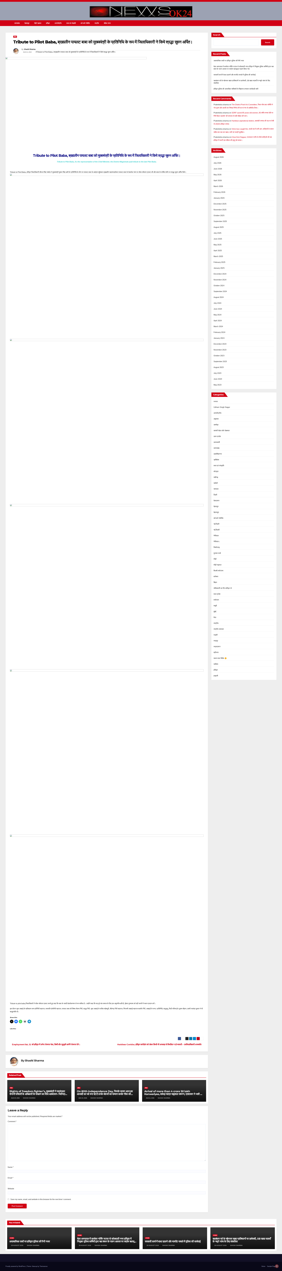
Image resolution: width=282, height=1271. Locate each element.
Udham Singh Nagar (222, 407)
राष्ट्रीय (97, 23)
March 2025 (218, 256)
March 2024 (218, 326)
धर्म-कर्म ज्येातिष (85, 23)
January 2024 (219, 338)
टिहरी (215, 495)
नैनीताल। (217, 541)
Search (216, 35)
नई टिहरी (216, 524)
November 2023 (220, 350)
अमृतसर (216, 419)
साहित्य (216, 664)
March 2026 (218, 186)
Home (263, 1266)
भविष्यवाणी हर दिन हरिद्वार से (223, 588)
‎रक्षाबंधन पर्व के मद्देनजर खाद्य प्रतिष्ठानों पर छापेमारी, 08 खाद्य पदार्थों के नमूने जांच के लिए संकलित (242, 1240)
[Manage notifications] (277, 1266)
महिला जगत (107, 23)
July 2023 (217, 373)
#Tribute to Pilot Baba (44, 52)
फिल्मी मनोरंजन (218, 571)
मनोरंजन (216, 600)
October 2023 (219, 356)
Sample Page (271, 1266)
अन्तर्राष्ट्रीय (58, 23)
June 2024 (218, 309)
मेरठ (215, 617)
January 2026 (219, 198)
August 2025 (219, 227)
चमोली (216, 483)
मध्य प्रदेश (217, 594)
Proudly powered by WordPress (16, 1266)
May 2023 (218, 385)
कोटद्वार (216, 471)
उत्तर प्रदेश (217, 436)
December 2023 (220, 344)
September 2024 (220, 291)
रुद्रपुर (216, 641)
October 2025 (219, 215)
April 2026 (218, 180)
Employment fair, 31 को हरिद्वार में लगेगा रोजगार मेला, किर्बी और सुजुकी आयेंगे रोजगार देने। (46, 1044)
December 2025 (220, 204)
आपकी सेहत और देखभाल (222, 430)
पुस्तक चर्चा (217, 553)
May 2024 (218, 315)
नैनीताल (216, 536)
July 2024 (217, 303)
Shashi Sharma (29, 49)
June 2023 (218, 379)
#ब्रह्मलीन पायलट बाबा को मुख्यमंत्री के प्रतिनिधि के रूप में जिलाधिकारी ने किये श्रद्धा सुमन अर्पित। (84, 52)
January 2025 (219, 268)
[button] (270, 23)
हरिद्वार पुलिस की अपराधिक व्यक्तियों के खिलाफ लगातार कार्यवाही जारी (236, 89)
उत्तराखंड (17, 23)
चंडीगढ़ (216, 477)
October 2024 (219, 286)
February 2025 (219, 262)
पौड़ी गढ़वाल (37, 23)
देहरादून (216, 506)
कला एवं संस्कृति (71, 23)
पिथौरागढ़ (217, 547)
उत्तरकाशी (217, 442)
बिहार (215, 582)
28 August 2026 (17, 1245)
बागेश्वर (216, 576)
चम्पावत (216, 489)
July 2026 (217, 163)
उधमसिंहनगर (218, 454)
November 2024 (220, 280)
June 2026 (218, 169)
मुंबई (215, 611)
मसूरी (215, 606)
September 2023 (220, 361)
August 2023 (219, 367)
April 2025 (218, 250)
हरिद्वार (48, 23)
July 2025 (217, 233)
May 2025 (218, 245)
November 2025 (220, 210)
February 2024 (219, 332)
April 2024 (218, 321)
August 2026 (219, 157)
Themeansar (43, 1266)
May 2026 (218, 175)
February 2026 (219, 192)
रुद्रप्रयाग (217, 647)
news (216, 401)
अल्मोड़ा (216, 425)
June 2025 (218, 239)
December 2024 (220, 274)
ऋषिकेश (216, 460)
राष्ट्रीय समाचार (219, 629)
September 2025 (220, 221)
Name (11, 1167)
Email (10, 1178)
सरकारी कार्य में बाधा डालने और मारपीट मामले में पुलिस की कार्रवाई (235, 75)
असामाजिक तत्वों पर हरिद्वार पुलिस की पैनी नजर (229, 61)
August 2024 (219, 297)
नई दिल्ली (217, 530)
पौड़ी (215, 559)
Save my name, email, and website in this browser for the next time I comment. (40, 1199)
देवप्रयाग (216, 501)
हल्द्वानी (216, 676)
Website (11, 1189)
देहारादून (27, 23)
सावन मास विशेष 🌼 (220, 658)
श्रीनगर (216, 652)
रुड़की (216, 635)
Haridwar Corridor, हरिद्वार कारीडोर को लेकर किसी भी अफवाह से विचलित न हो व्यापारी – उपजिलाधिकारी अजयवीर (159, 1044)
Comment (12, 1121)
